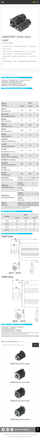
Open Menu (2, 2)
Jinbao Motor (28, 437)
